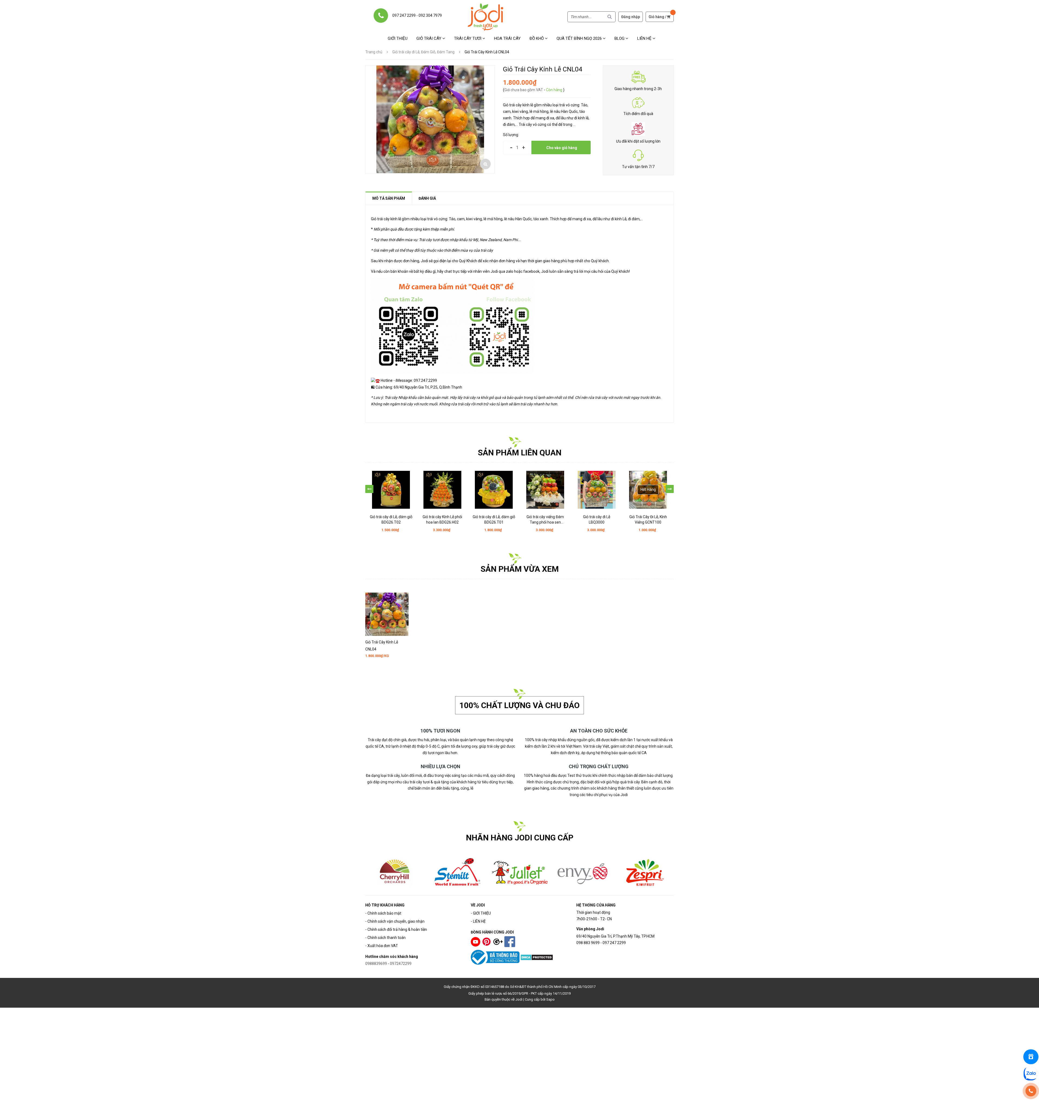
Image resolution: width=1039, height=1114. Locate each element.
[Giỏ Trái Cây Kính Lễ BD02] (648, 489)
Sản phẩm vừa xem (520, 569)
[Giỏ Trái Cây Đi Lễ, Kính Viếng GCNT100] (596, 489)
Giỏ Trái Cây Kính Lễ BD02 (648, 517)
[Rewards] (1030, 1056)
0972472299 (401, 963)
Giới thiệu (397, 38)
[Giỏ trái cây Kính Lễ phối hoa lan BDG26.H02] (391, 489)
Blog (620, 38)
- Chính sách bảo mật (383, 913)
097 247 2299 (404, 15)
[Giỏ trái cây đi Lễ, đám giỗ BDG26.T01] (442, 489)
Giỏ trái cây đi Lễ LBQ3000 (545, 519)
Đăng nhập (630, 17)
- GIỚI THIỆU (481, 913)
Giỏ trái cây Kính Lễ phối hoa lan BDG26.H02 (391, 519)
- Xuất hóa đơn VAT (381, 946)
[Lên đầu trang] (1031, 1106)
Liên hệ (645, 38)
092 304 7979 (430, 15)
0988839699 (376, 963)
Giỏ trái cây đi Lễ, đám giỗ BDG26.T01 (442, 519)
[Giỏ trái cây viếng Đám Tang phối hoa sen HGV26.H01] (493, 489)
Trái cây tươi (468, 38)
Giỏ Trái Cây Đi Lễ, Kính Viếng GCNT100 (597, 519)
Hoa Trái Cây (507, 38)
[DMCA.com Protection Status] (536, 957)
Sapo (550, 999)
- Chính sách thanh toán (385, 937)
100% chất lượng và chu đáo (519, 705)
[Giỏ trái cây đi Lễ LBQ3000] (545, 489)
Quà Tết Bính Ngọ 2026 (580, 38)
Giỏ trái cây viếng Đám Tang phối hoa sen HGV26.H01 (493, 520)
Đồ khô (537, 38)
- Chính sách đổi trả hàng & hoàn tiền (396, 929)
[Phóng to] (485, 164)
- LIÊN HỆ (478, 921)
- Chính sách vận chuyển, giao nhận (395, 921)
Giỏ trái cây (429, 38)
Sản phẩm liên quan (519, 452)
